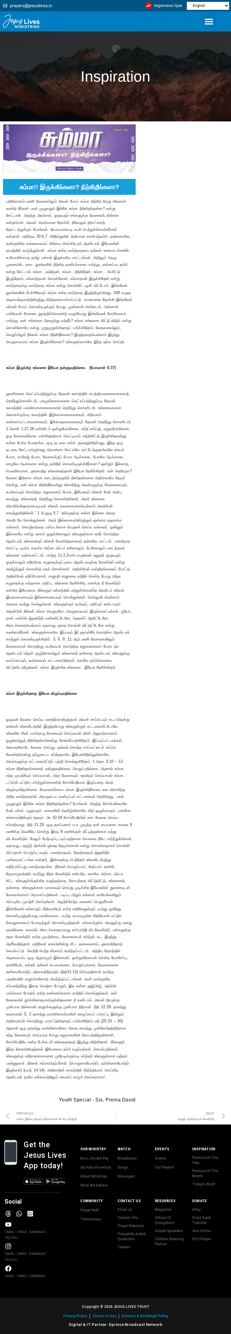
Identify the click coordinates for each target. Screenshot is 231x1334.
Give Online (201, 1231)
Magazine (163, 1210)
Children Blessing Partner (169, 1241)
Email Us (125, 1210)
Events (162, 1149)
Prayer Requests (131, 1226)
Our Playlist (164, 1167)
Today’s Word (203, 1184)
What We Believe (93, 1185)
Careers (124, 1247)
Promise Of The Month (205, 1173)
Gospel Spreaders (169, 1231)
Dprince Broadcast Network (135, 1324)
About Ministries (93, 1176)
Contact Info (128, 1218)
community (91, 1201)
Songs (123, 1167)
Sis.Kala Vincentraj (95, 1167)
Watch (124, 1149)
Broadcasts (127, 1158)
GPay (196, 1210)
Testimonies (90, 1219)
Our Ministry (93, 1149)
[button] (209, 22)
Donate (199, 1201)
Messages (126, 1176)
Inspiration (203, 1149)
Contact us (129, 1201)
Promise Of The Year (205, 1160)
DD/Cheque (201, 1239)
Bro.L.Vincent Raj (94, 1158)
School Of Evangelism (164, 1220)
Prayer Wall (89, 1210)
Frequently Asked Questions (132, 1236)
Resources (165, 1201)
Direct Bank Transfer (201, 1220)
